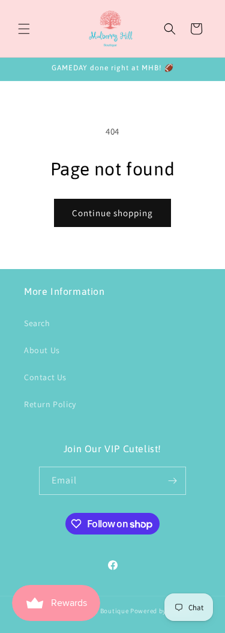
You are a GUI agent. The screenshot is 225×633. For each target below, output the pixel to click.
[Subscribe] (172, 481)
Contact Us (45, 377)
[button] (24, 29)
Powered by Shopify (161, 611)
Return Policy (50, 404)
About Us (42, 350)
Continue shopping (112, 213)
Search (37, 323)
